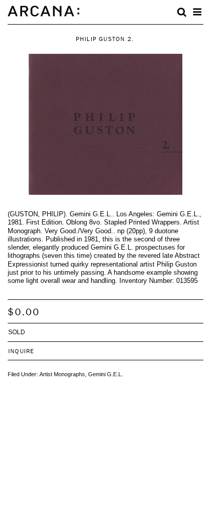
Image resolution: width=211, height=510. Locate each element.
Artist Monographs (62, 374)
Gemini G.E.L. (105, 374)
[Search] (181, 12)
